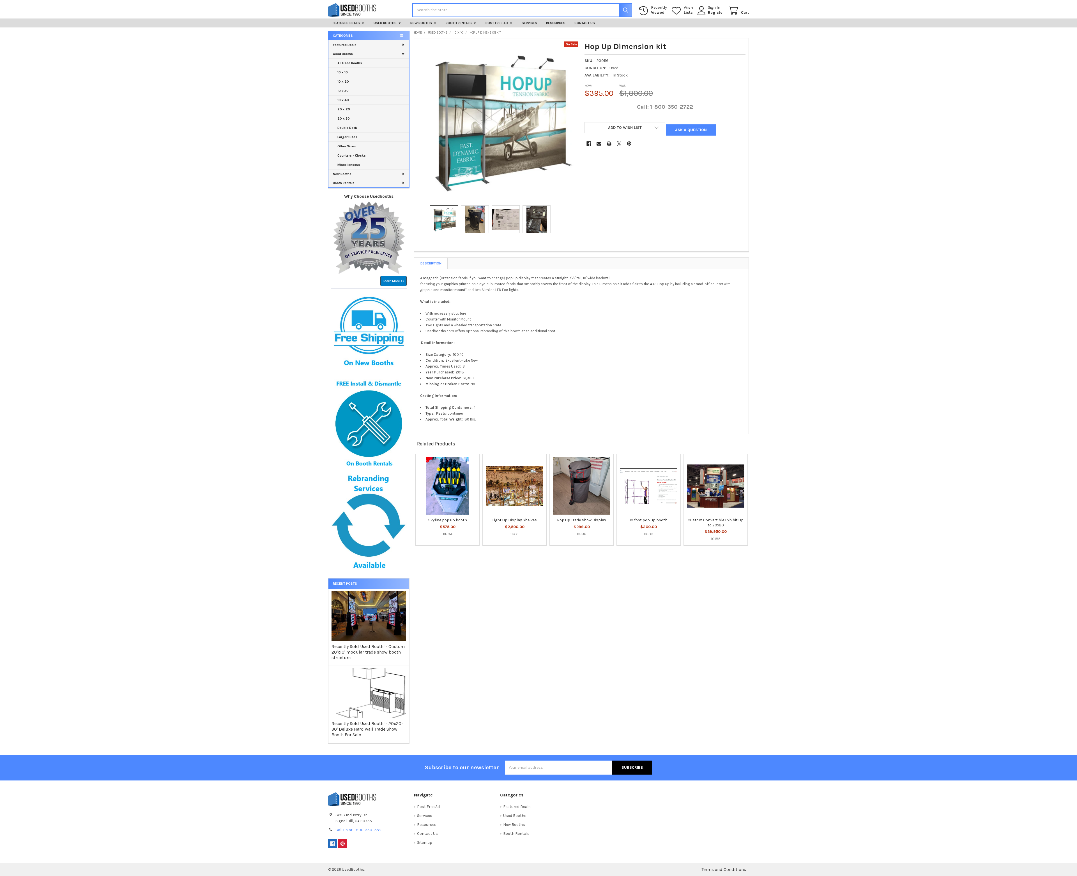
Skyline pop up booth (447, 520)
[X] (619, 143)
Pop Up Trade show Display (581, 520)
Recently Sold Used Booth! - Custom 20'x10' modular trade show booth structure (368, 652)
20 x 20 (343, 109)
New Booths (421, 23)
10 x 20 (343, 81)
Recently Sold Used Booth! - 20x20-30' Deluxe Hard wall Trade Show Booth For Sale (367, 729)
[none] (497, 121)
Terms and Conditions (723, 869)
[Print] (609, 143)
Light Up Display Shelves (514, 520)
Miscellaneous (348, 165)
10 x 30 (343, 91)
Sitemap (424, 842)
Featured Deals (346, 23)
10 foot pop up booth (649, 520)
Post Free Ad (496, 23)
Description (430, 263)
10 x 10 (342, 72)
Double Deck (347, 128)
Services (529, 23)
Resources (555, 23)
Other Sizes (346, 146)
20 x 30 (343, 118)
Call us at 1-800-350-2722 (359, 830)
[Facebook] (588, 143)
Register (716, 12)
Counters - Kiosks (351, 155)
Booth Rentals (459, 23)
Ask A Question (691, 129)
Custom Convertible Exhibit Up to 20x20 (716, 523)
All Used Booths (349, 63)
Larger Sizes (347, 137)
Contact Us (584, 23)
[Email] (599, 143)
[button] (624, 127)
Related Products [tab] (436, 444)
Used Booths (385, 23)
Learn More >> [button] (393, 281)
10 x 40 (343, 100)
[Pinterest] (629, 143)
